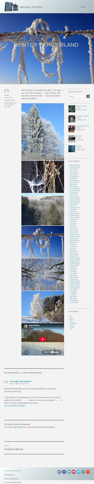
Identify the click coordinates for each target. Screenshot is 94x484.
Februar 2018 (73, 192)
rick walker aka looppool (20, 381)
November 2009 (74, 283)
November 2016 (74, 200)
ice (5, 104)
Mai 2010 (72, 271)
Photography (7, 100)
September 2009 (74, 287)
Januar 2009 (73, 302)
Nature (71, 321)
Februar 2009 (73, 300)
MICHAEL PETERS (31, 7)
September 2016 (74, 202)
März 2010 (72, 275)
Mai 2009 (72, 294)
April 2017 (72, 194)
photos (12, 104)
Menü (83, 7)
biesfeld (6, 103)
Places (13, 100)
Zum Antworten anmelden (14, 406)
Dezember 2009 (74, 281)
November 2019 (74, 180)
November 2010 (74, 260)
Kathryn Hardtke (17, 482)
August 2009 (73, 289)
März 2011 (72, 252)
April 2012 (72, 227)
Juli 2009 (72, 291)
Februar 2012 (73, 231)
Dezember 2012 (74, 213)
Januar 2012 (73, 233)
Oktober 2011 (73, 238)
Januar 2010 (73, 279)
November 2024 (74, 165)
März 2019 (72, 186)
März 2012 (72, 229)
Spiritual (72, 327)
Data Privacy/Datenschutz (11, 478)
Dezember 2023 (74, 167)
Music (71, 319)
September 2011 (74, 240)
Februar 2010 (73, 277)
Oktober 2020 (73, 176)
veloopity (6, 95)
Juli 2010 (72, 267)
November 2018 (74, 190)
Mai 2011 (72, 248)
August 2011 (73, 242)
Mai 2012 (72, 225)
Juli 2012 (72, 221)
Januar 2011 (73, 256)
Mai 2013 (72, 209)
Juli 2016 (72, 205)
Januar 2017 (73, 196)
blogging (11, 103)
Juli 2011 (72, 244)
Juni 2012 (72, 223)
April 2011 (72, 250)
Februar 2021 (73, 173)
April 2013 (72, 211)
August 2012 (73, 219)
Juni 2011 (72, 246)
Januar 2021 (73, 174)
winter (9, 106)
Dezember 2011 (74, 234)
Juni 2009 (72, 292)
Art (70, 315)
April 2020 (72, 178)
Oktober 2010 (73, 262)
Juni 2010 (72, 269)
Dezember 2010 (74, 258)
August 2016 (73, 204)
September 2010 (74, 263)
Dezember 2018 (74, 188)
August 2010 (73, 265)
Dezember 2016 (74, 198)
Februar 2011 (73, 254)
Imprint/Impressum (9, 474)
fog (15, 103)
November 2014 (74, 207)
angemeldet (17, 427)
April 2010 (72, 273)
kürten (8, 104)
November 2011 (74, 236)
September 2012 (74, 217)
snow (5, 106)
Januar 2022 (73, 169)
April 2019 (72, 184)
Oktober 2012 (73, 215)
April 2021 (72, 171)
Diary (71, 317)
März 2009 (72, 298)
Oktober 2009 (73, 285)
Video (71, 329)
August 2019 (73, 182)
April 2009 (72, 296)
